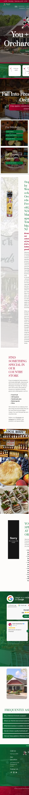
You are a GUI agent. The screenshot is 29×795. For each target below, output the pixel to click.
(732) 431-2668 (14, 753)
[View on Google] (10, 624)
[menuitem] (16, 6)
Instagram (11, 419)
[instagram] (14, 772)
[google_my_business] (16, 772)
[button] (7, 631)
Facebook (18, 417)
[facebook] (11, 772)
